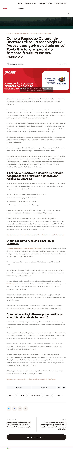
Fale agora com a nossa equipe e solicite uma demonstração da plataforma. (31, 379)
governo (21, 395)
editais (11, 395)
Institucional (32, 33)
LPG (47, 395)
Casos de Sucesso (13, 33)
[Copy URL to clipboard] (25, 408)
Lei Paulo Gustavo (44, 33)
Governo (23, 33)
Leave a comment (35, 437)
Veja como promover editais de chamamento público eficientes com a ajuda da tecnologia (36, 235)
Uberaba (57, 395)
